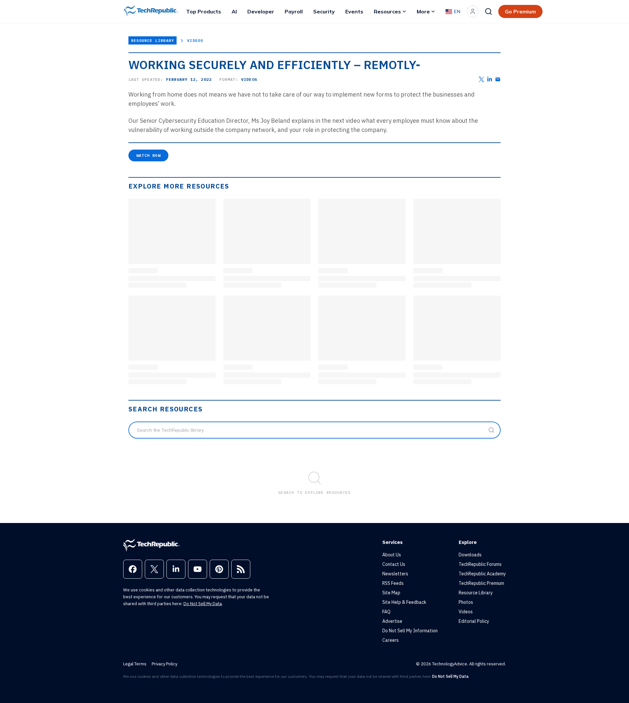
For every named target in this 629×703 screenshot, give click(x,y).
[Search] (488, 11)
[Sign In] (473, 11)
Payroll (294, 11)
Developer (260, 11)
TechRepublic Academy (482, 574)
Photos (466, 602)
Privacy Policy (164, 664)
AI (234, 11)
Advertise (392, 621)
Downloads (470, 555)
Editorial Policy (474, 621)
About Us (391, 555)
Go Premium (520, 11)
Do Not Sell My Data (202, 603)
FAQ (386, 612)
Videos (195, 40)
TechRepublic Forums (480, 564)
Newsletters (395, 574)
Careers (390, 640)
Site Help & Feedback (404, 602)
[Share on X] (481, 79)
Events (354, 11)
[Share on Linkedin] (489, 79)
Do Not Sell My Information (410, 631)
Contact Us (393, 564)
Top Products (203, 11)
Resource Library (152, 40)
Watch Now (148, 155)
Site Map (391, 593)
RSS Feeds (393, 583)
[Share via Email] (498, 79)
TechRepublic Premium (481, 583)
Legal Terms (134, 664)
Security (324, 11)
